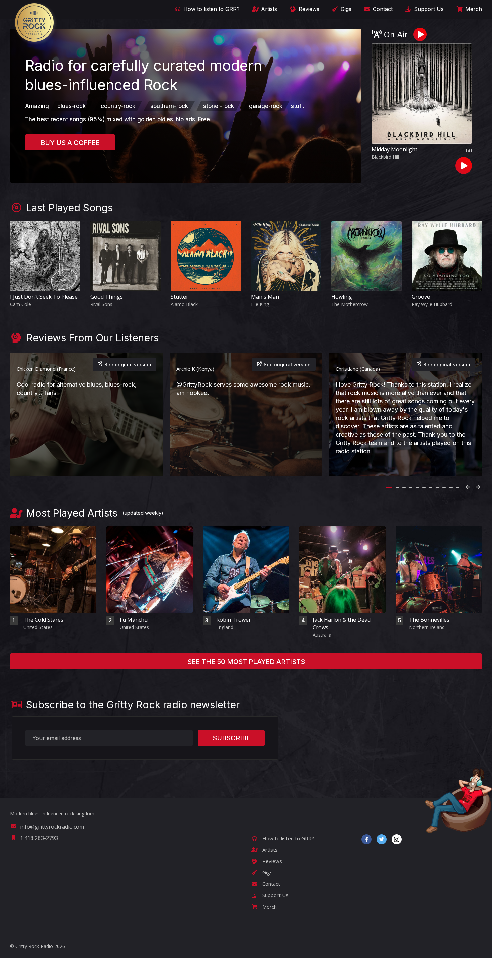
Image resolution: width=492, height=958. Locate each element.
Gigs (345, 9)
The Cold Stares (43, 619)
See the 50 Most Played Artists (246, 662)
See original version (127, 364)
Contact (382, 9)
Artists (268, 9)
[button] (389, 487)
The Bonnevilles (429, 619)
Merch (473, 9)
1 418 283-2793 (39, 838)
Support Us (428, 9)
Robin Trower (233, 619)
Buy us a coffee (70, 143)
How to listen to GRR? (211, 9)
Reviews (308, 9)
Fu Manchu (134, 619)
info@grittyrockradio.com (52, 826)
